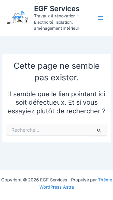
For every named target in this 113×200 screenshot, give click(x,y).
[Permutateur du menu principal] (100, 18)
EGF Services (57, 8)
